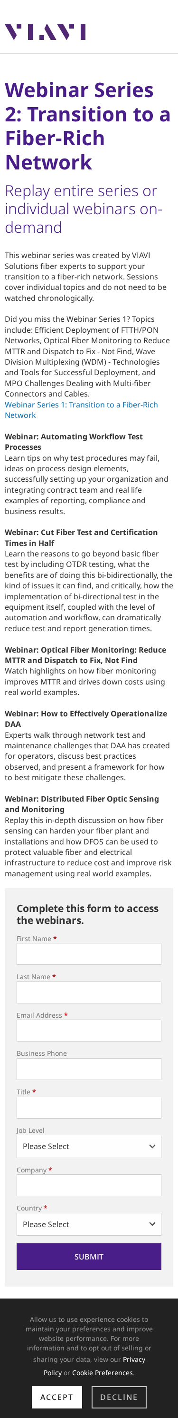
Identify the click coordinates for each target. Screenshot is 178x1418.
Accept (57, 1397)
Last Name (36, 976)
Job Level (31, 1130)
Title (26, 1091)
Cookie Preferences (102, 1372)
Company (34, 1169)
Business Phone (42, 1053)
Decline (119, 1397)
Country (32, 1207)
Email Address (42, 1015)
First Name (37, 938)
